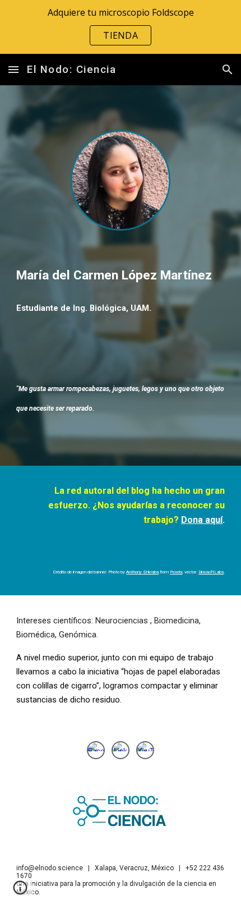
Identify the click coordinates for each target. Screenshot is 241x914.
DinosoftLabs (211, 572)
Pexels (176, 572)
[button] (13, 69)
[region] (120, 27)
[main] (121, 275)
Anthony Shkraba (142, 572)
